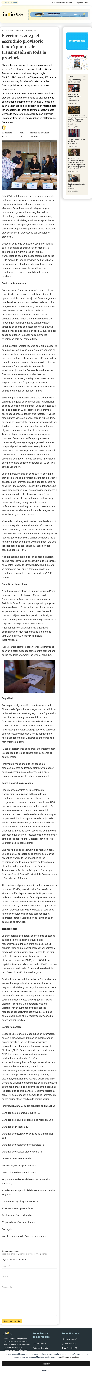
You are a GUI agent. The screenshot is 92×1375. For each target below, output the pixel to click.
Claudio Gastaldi (39, 1344)
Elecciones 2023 (17, 30)
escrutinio (23, 1254)
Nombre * (6, 1266)
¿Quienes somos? (69, 1339)
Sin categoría (30, 30)
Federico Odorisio (40, 1348)
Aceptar (46, 1364)
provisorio (31, 1254)
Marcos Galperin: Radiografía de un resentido (74, 96)
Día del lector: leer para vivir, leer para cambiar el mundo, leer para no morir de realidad (77, 119)
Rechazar (46, 1370)
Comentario (7, 1287)
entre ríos (14, 1254)
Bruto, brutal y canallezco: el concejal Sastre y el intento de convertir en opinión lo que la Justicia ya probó (76, 162)
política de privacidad (69, 1357)
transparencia (41, 1254)
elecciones (6, 1254)
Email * (5, 1277)
